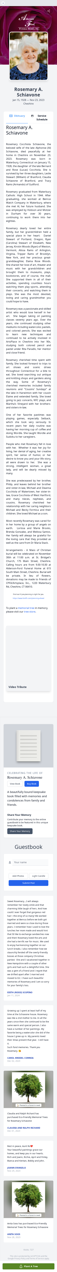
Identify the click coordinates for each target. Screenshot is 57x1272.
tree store (29, 611)
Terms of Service (37, 1258)
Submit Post (28, 882)
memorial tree (26, 608)
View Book (15, 783)
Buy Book (31, 783)
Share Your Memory (20, 831)
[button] (28, 1089)
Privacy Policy (20, 1258)
